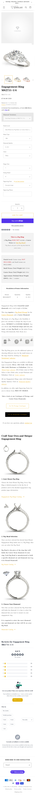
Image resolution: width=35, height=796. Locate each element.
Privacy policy (17, 789)
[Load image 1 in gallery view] (8, 79)
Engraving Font (13, 182)
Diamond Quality (8, 143)
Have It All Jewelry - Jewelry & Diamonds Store (19, 787)
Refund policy (8, 789)
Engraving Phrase (8, 190)
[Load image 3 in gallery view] (26, 79)
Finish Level (6, 126)
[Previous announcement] (3, 2)
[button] (4, 7)
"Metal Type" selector (8, 370)
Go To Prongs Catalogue (17, 406)
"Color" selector (20, 375)
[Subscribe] (29, 765)
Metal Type (6, 135)
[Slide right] (33, 80)
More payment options (17, 225)
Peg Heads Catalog (8, 564)
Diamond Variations (9, 114)
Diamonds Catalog (7, 629)
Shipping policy (18, 792)
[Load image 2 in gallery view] (17, 79)
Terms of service (27, 789)
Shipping (3, 105)
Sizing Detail (6, 173)
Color (4, 152)
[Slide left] (2, 80)
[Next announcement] (32, 2)
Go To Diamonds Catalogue (17, 414)
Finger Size (6, 164)
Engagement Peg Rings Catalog (12, 497)
